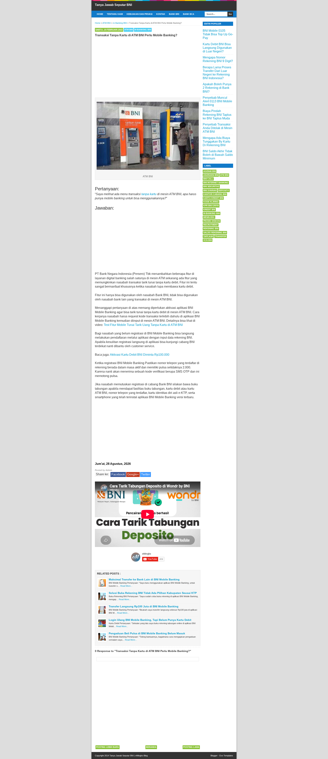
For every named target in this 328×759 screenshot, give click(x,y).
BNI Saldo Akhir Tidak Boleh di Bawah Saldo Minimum (218, 155)
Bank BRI (174, 14)
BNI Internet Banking (215, 182)
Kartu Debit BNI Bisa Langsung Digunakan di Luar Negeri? (217, 48)
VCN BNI (207, 240)
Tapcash (208, 236)
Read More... (126, 586)
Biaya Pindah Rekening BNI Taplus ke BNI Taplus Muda (217, 114)
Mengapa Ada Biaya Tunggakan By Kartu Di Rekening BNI (216, 141)
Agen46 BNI (209, 171)
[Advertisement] (147, 66)
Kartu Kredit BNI (213, 198)
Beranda (151, 747)
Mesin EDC (209, 217)
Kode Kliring (211, 202)
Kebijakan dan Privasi (139, 14)
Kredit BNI (209, 209)
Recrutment (210, 225)
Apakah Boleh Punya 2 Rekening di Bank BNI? (217, 88)
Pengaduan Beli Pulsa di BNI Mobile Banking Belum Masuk (147, 633)
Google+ (133, 474)
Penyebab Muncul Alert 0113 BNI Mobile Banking (217, 101)
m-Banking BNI (143, 29)
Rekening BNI (210, 228)
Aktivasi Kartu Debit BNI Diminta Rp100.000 (139, 354)
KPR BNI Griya (211, 205)
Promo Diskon (211, 221)
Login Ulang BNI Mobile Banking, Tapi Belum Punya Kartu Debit (150, 619)
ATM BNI (128, 29)
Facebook (118, 474)
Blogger (214, 755)
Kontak (160, 14)
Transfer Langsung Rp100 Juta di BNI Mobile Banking (143, 606)
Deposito (223, 190)
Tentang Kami (115, 14)
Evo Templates (226, 755)
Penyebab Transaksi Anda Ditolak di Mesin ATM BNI (217, 128)
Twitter (145, 474)
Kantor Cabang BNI (214, 194)
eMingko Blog (141, 755)
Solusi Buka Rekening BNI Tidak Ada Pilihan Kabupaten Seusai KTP (153, 592)
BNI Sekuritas (211, 186)
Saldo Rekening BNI (214, 232)
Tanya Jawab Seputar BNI (113, 4)
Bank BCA (188, 14)
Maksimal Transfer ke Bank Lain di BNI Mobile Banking (144, 579)
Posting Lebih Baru (107, 747)
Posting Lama (191, 747)
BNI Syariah (210, 190)
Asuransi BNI (210, 175)
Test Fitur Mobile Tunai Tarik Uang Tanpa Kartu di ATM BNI (143, 324)
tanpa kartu (148, 194)
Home (100, 14)
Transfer (220, 236)
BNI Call (208, 179)
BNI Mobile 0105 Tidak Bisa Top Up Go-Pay (218, 34)
